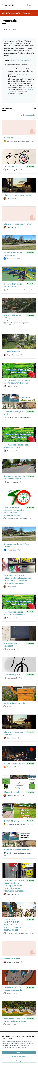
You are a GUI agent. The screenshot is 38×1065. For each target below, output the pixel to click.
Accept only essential (19, 1057)
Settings (19, 1061)
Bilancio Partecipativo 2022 (11, 13)
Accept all (19, 1052)
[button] (31, 108)
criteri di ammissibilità (20, 60)
